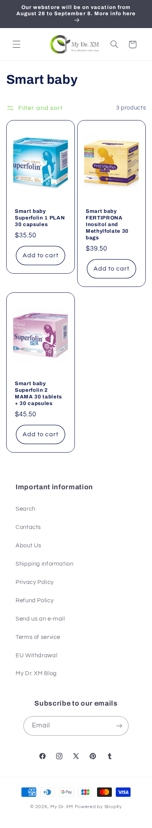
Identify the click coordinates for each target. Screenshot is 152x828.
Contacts (28, 527)
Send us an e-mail (40, 619)
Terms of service (38, 637)
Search (25, 509)
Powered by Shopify (98, 807)
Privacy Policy (35, 582)
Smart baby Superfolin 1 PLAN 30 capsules (40, 217)
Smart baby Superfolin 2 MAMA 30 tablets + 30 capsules (38, 393)
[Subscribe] (119, 725)
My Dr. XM (62, 807)
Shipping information (45, 564)
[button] (16, 44)
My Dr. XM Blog (36, 673)
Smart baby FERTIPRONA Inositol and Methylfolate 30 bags (107, 224)
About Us (28, 545)
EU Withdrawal (36, 655)
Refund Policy (34, 600)
